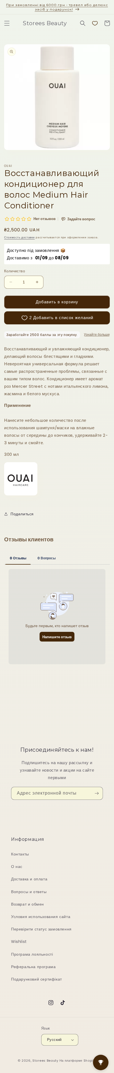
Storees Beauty (45, 1060)
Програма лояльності (32, 954)
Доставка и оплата (29, 879)
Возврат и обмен (27, 904)
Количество (14, 271)
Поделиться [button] (22, 514)
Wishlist (19, 941)
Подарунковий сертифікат (36, 979)
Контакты (20, 854)
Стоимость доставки (19, 237)
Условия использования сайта (40, 916)
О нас (16, 866)
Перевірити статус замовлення (41, 929)
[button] (7, 23)
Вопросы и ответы (29, 891)
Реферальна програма (33, 966)
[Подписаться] (96, 793)
